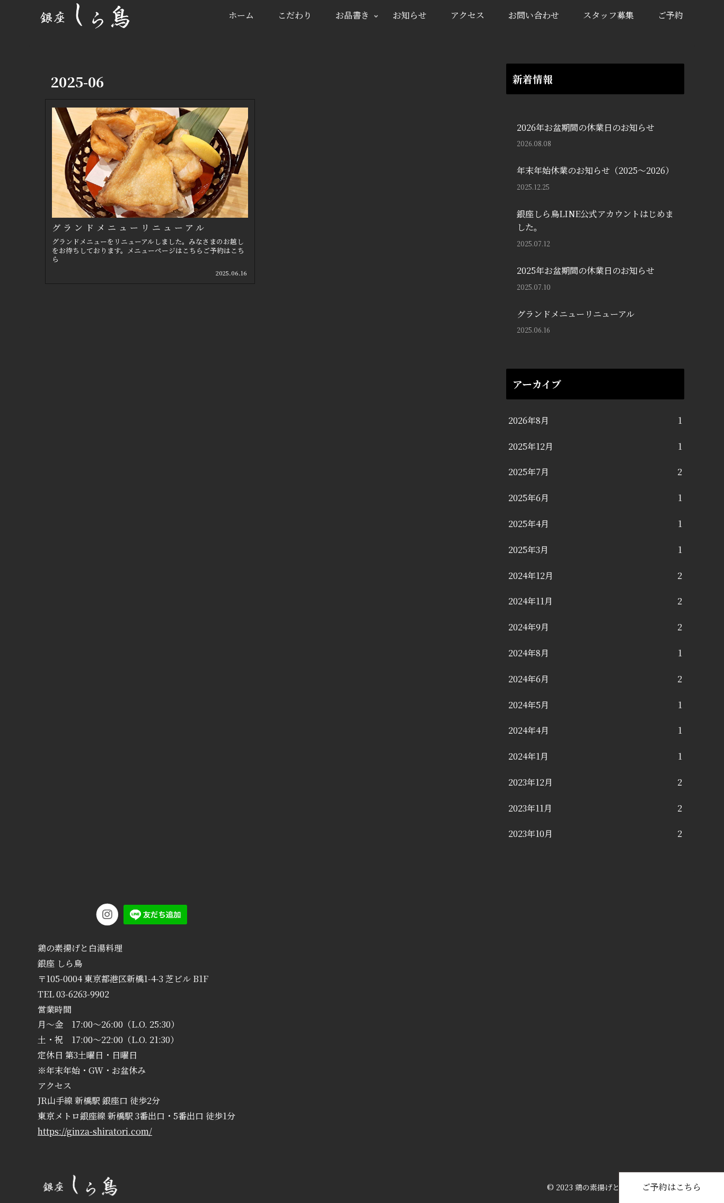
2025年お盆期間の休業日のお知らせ (586, 270)
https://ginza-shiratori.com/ (95, 1131)
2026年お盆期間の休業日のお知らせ (586, 127)
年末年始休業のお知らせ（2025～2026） (595, 170)
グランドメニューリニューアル (575, 314)
